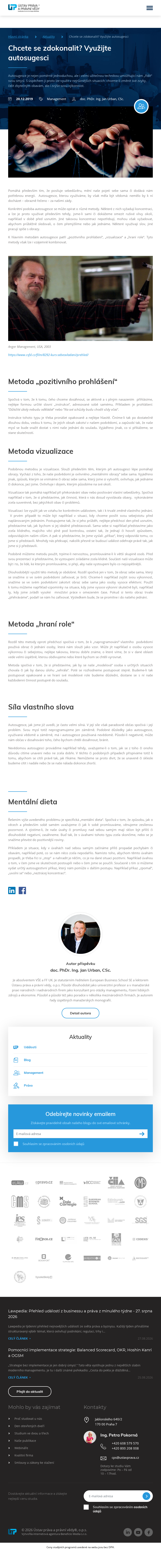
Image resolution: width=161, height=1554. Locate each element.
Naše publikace (25, 1441)
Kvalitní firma (23, 1455)
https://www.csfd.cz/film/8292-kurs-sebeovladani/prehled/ (48, 355)
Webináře (21, 1448)
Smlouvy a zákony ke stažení (34, 1463)
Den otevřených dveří (29, 1426)
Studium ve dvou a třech (31, 1433)
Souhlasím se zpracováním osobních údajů (53, 1144)
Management (56, 99)
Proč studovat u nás (28, 1419)
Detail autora (80, 1013)
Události (30, 1047)
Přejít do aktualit (30, 1391)
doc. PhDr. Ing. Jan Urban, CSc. (102, 99)
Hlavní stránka (18, 37)
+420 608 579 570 (125, 1443)
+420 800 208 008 (125, 1448)
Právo (28, 1085)
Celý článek (18, 1338)
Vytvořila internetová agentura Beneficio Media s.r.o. (54, 1534)
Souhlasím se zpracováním (120, 1509)
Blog (27, 1060)
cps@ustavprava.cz (125, 1457)
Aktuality (49, 37)
